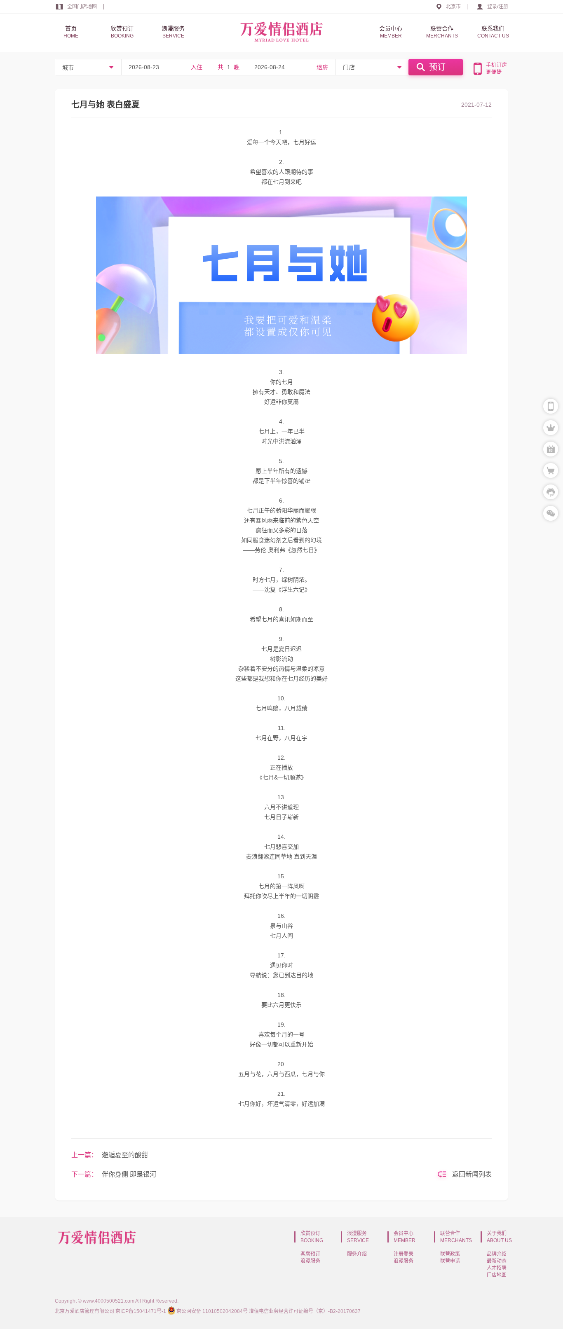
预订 (437, 67)
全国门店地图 (82, 6)
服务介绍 (357, 1254)
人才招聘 (497, 1268)
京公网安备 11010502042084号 (212, 1311)
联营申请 (450, 1261)
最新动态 (497, 1261)
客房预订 (310, 1254)
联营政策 (450, 1254)
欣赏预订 (122, 32)
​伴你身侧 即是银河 (129, 1174)
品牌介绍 (497, 1254)
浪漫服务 (173, 32)
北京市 (453, 6)
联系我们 (493, 32)
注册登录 (403, 1254)
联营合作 (442, 32)
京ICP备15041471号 (138, 1311)
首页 (70, 32)
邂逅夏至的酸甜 (125, 1154)
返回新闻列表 (472, 1174)
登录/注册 (497, 6)
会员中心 (390, 32)
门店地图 (497, 1275)
